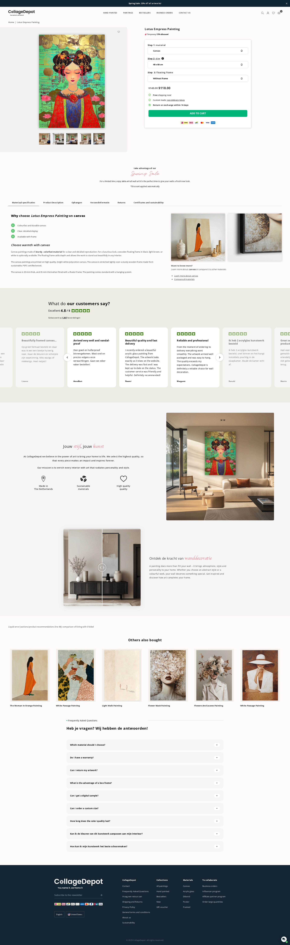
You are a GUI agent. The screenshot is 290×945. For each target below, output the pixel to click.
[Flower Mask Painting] (168, 675)
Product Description (53, 202)
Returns (121, 202)
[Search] (262, 13)
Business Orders (165, 12)
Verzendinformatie (99, 202)
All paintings (162, 886)
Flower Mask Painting (159, 705)
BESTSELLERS (145, 12)
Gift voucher (162, 907)
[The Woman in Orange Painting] (30, 675)
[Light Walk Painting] (122, 675)
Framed (186, 907)
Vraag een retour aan (132, 896)
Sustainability (128, 922)
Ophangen (77, 202)
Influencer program (211, 891)
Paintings (128, 12)
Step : (154, 58)
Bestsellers (161, 896)
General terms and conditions (136, 912)
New (158, 901)
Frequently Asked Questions (135, 891)
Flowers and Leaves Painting (208, 705)
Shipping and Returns (132, 901)
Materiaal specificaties (23, 202)
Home (11, 22)
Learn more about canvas (186, 275)
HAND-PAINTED (110, 12)
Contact (126, 886)
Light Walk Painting (112, 705)
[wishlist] (273, 13)
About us (126, 917)
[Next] (285, 674)
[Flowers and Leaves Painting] (214, 675)
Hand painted (162, 891)
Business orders (209, 886)
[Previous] (5, 674)
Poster (186, 901)
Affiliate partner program (214, 896)
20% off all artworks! (145, 3)
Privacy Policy (128, 907)
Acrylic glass (188, 891)
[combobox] (75, 914)
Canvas (186, 886)
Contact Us (185, 12)
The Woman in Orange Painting (26, 705)
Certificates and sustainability (149, 202)
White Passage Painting (68, 705)
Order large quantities (212, 901)
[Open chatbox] (284, 939)
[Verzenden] (100, 895)
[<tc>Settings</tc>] (268, 13)
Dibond (186, 896)
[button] (198, 50)
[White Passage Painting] (76, 675)
